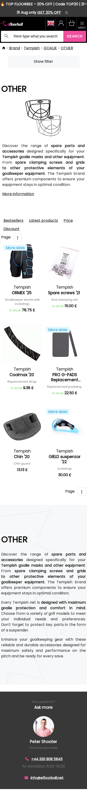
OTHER (67, 48)
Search (75, 36)
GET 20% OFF (49, 12)
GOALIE (50, 48)
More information (18, 194)
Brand (14, 48)
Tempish (32, 48)
